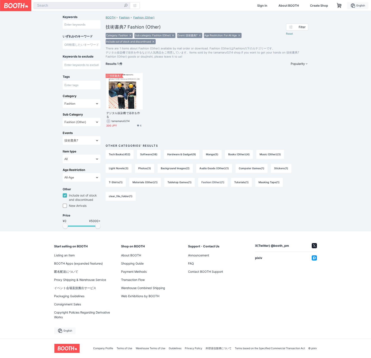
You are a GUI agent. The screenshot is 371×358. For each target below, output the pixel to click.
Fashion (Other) (144, 17)
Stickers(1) (281, 168)
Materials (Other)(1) (145, 182)
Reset (289, 33)
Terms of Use (124, 348)
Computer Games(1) (251, 168)
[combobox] (81, 5)
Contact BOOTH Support (205, 271)
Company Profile (103, 348)
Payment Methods (134, 271)
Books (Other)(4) (239, 154)
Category (69, 95)
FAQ (191, 263)
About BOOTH (288, 5)
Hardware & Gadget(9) (181, 154)
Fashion (124, 17)
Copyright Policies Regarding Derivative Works (82, 315)
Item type (69, 151)
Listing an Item (64, 255)
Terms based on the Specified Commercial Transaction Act (270, 348)
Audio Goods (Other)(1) (214, 168)
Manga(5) (212, 154)
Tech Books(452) (119, 154)
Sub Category (73, 114)
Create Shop (319, 5)
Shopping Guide (132, 263)
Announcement (198, 255)
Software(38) (148, 154)
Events (68, 132)
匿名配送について (66, 271)
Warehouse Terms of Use (150, 348)
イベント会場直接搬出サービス (75, 288)
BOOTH (111, 17)
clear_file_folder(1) (120, 196)
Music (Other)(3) (270, 154)
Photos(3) (144, 168)
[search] (125, 6)
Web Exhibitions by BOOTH (140, 296)
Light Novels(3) (118, 168)
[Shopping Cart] (339, 5)
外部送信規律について (218, 348)
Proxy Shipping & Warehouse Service (80, 280)
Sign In (262, 5)
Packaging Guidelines (69, 296)
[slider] (65, 226)
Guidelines (175, 348)
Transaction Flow (133, 280)
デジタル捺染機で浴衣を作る (123, 114)
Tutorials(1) (241, 182)
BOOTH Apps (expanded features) (78, 263)
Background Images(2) (175, 168)
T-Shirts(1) (116, 182)
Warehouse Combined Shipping (143, 288)
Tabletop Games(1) (179, 182)
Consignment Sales (67, 304)
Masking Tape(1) (269, 182)
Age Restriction (74, 169)
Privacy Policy (193, 348)
